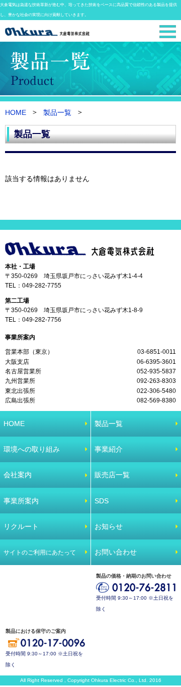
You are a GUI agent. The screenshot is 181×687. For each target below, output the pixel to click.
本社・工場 (20, 266)
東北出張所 (20, 390)
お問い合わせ (116, 552)
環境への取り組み (32, 449)
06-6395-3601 (156, 361)
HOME (15, 113)
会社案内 (18, 475)
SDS (102, 501)
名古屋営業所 (23, 371)
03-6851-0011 (156, 351)
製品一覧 (57, 113)
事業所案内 (20, 337)
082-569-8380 (156, 400)
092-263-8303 (156, 381)
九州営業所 (20, 381)
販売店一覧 (112, 475)
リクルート (21, 526)
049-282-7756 (41, 320)
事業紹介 (109, 449)
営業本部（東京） (29, 351)
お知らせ (109, 526)
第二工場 (17, 300)
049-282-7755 (41, 286)
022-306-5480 (156, 390)
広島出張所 (20, 400)
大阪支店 (17, 361)
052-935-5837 (156, 371)
